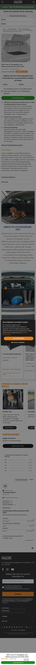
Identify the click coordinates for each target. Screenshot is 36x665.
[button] (18, 342)
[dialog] (18, 332)
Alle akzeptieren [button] (18, 338)
